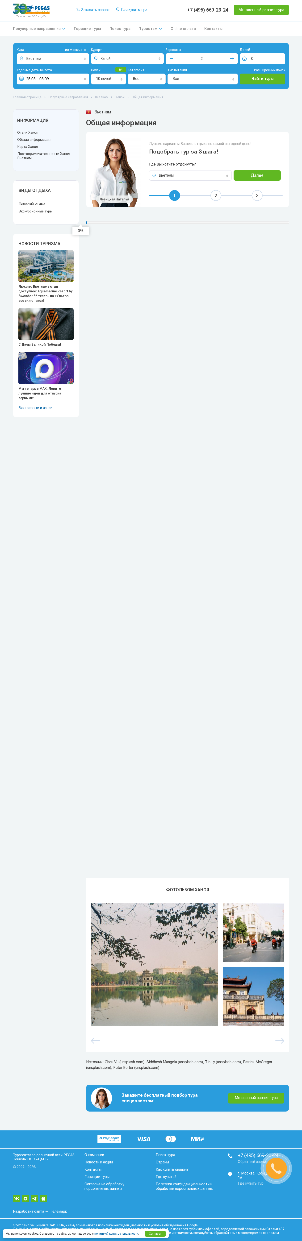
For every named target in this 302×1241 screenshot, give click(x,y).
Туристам (148, 28)
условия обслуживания (168, 1225)
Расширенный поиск (269, 70)
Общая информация (33, 139)
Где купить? (166, 1177)
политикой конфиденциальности (116, 1233)
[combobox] (68, 50)
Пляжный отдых (32, 203)
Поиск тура (119, 28)
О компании (94, 1155)
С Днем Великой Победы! (39, 344)
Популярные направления (37, 28)
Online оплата (183, 28)
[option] (187, 965)
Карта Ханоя (27, 147)
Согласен (155, 1233)
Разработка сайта (28, 1211)
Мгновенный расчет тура (256, 1098)
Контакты (213, 28)
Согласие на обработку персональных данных (104, 1186)
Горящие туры (87, 28)
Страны (162, 1162)
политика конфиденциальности (122, 1225)
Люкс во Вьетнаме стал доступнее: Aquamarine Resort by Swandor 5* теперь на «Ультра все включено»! (45, 294)
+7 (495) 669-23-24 (207, 10)
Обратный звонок (253, 1161)
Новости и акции (98, 1162)
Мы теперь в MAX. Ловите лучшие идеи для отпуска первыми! (39, 393)
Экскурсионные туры (35, 211)
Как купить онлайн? (172, 1169)
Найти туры (262, 78)
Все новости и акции (35, 408)
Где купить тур (133, 9)
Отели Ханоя (27, 132)
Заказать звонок (95, 10)
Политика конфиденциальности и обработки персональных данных (184, 1186)
